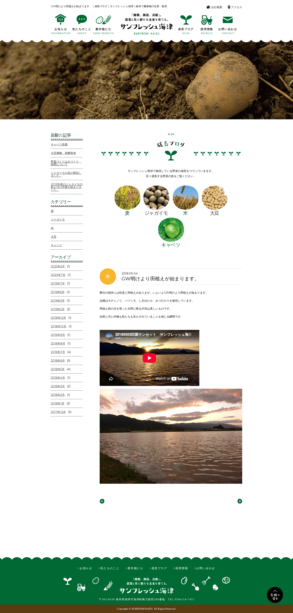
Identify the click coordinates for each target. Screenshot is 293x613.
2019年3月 (58, 300)
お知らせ (60, 29)
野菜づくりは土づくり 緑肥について (66, 163)
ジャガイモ (58, 219)
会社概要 (216, 7)
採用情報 (207, 29)
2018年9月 (58, 334)
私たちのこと (81, 29)
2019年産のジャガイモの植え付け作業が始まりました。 (67, 187)
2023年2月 (58, 266)
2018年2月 (58, 394)
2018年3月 (58, 386)
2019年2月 (58, 309)
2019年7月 (58, 283)
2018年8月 (58, 343)
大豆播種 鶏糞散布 (63, 153)
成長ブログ (186, 29)
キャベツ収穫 (59, 144)
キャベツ (56, 245)
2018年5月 (58, 369)
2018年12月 (58, 317)
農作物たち (103, 29)
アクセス (236, 7)
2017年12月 (58, 412)
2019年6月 (58, 292)
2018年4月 (58, 377)
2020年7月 (58, 275)
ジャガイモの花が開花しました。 (66, 174)
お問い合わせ (227, 29)
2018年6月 (58, 360)
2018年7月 (58, 352)
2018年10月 (58, 326)
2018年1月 (57, 403)
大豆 (53, 236)
